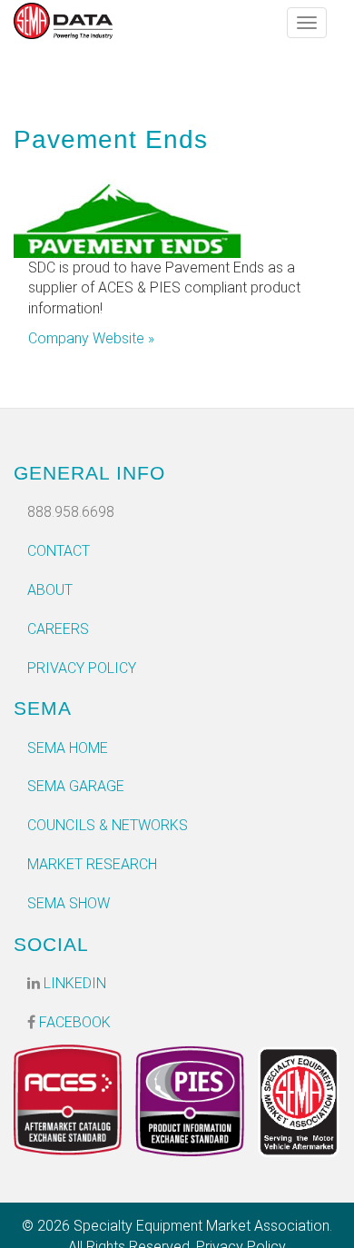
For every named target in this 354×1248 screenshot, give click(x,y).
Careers (58, 629)
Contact (58, 551)
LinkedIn (73, 983)
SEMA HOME (67, 748)
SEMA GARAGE (75, 786)
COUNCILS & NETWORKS (107, 825)
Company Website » (91, 338)
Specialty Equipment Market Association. (203, 1225)
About (50, 590)
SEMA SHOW (68, 903)
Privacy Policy (81, 668)
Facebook (73, 1022)
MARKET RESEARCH (92, 864)
